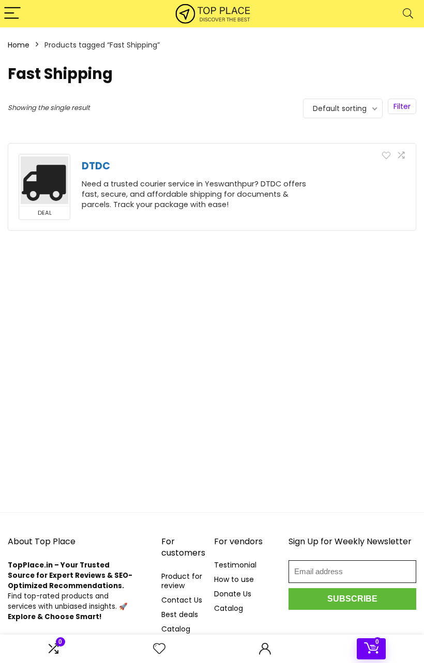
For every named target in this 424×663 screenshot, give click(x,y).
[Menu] (12, 13)
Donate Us (232, 594)
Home (18, 45)
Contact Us (181, 600)
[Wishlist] (159, 648)
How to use (234, 579)
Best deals (179, 614)
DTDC (96, 166)
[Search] (408, 13)
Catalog (175, 629)
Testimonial (235, 565)
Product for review (181, 581)
